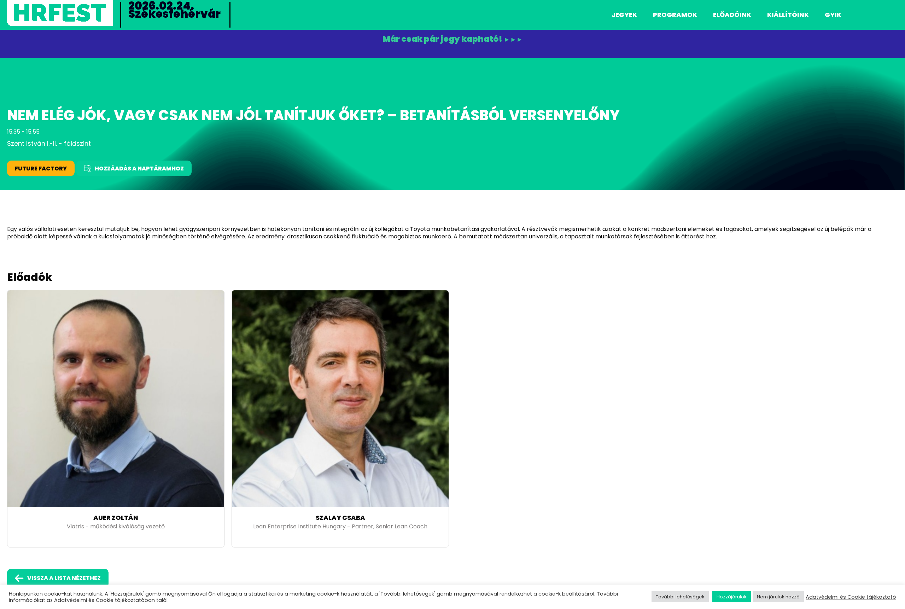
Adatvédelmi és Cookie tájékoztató (851, 597)
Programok (675, 14)
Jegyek (624, 14)
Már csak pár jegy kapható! (453, 39)
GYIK (833, 14)
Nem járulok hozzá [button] (778, 596)
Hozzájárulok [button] (732, 596)
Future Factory (41, 168)
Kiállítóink (788, 14)
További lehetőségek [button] (680, 596)
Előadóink (732, 14)
